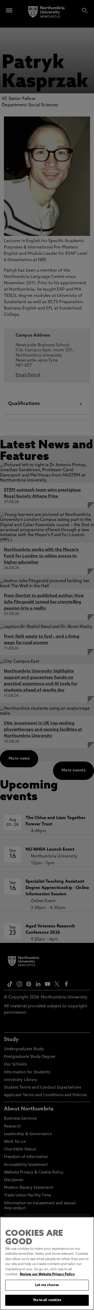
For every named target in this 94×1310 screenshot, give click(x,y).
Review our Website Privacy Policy (47, 1274)
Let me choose (47, 1285)
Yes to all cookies (47, 1300)
